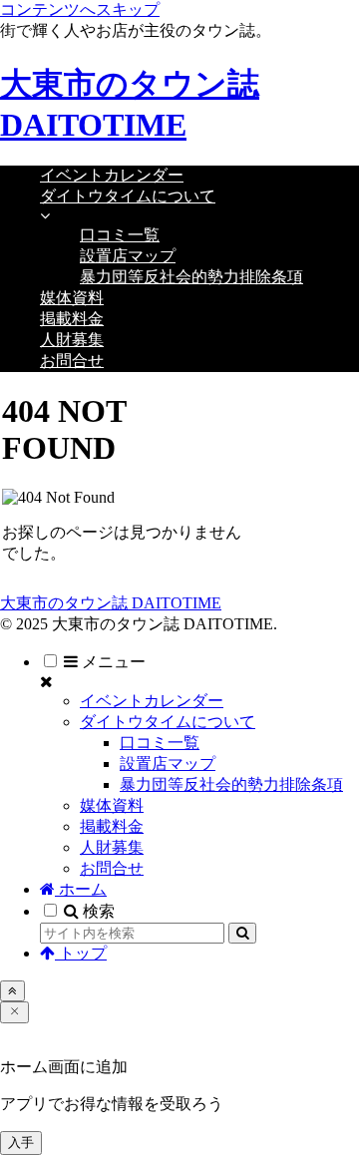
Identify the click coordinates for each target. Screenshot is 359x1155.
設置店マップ (167, 763)
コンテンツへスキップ (80, 9)
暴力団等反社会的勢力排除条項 (231, 784)
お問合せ (112, 868)
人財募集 (112, 847)
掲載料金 (112, 826)
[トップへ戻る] (12, 990)
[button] (242, 933)
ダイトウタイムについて (167, 721)
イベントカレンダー (151, 700)
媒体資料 (112, 805)
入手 (21, 1142)
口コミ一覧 (159, 742)
